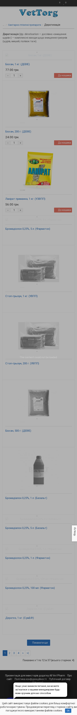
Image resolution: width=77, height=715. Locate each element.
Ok (68, 710)
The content (27, 357)
